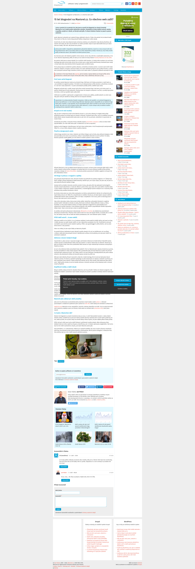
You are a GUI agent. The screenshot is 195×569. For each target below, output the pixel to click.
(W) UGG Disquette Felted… (125, 171)
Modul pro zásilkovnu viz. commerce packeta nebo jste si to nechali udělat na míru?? (128, 229)
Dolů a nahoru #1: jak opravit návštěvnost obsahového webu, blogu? (103, 426)
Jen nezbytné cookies (123, 284)
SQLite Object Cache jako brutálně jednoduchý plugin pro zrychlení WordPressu (126, 534)
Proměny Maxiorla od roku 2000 (103, 57)
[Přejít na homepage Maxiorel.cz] (59, 5)
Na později (109, 386)
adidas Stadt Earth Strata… (125, 168)
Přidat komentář (61, 386)
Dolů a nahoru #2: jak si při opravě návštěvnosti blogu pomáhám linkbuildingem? (82, 426)
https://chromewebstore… (125, 160)
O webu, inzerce (57, 566)
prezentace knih (98, 308)
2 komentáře (109, 23)
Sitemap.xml (66, 566)
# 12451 (111, 472)
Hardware (92, 10)
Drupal (97, 522)
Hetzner (140, 563)
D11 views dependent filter (125, 216)
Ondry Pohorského (71, 171)
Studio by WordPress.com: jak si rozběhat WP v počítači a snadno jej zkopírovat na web (128, 549)
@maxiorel (73, 403)
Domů (55, 10)
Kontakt (73, 566)
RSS (136, 3)
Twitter (130, 3)
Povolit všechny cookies (122, 280)
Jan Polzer (77, 23)
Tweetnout (91, 386)
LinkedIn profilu (100, 400)
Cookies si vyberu (122, 288)
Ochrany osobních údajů (89, 512)
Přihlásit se (139, 3)
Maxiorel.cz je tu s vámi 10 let (103, 444)
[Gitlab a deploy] (128, 34)
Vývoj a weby (61, 10)
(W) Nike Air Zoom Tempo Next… (126, 183)
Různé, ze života (81, 10)
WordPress (128, 522)
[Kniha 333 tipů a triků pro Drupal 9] (128, 54)
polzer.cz (98, 302)
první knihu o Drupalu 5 (92, 121)
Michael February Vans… (124, 186)
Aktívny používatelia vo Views (126, 232)
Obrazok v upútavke (123, 220)
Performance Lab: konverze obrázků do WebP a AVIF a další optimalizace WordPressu (128, 544)
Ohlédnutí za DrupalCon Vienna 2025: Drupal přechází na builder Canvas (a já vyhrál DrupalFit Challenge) (98, 542)
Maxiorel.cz (71, 563)
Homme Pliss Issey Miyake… (125, 190)
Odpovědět (64, 466)
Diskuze (101, 10)
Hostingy (116, 10)
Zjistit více (65, 287)
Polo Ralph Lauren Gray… (124, 164)
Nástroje (107, 10)
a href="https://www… (124, 194)
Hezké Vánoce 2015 (80, 444)
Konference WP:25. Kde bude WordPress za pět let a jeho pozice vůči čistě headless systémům (128, 554)
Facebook (126, 3)
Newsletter (123, 10)
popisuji (77, 74)
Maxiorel (61, 361)
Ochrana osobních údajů (71, 379)
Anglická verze (58, 306)
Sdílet (82, 386)
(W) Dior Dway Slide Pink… (125, 179)
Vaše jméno (58, 490)
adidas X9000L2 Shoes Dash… (126, 175)
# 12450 (111, 455)
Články (60, 14)
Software (71, 10)
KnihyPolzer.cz (130, 67)
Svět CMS (87, 303)
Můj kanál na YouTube (87, 211)
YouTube (133, 3)
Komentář (58, 496)
